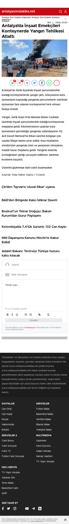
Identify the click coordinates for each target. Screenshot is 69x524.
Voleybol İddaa (43, 430)
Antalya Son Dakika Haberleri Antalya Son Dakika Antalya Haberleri (30, 18)
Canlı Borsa (8, 441)
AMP (4, 493)
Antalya (5, 21)
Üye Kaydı (7, 414)
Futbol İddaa (42, 409)
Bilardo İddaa (43, 424)
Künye (5, 419)
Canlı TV (6, 451)
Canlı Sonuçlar (9, 446)
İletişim (5, 430)
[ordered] (25, 315)
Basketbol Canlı (10, 488)
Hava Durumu (43, 446)
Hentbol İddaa (43, 419)
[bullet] (30, 315)
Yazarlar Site (8, 478)
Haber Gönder (43, 451)
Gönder (33, 320)
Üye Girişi (7, 409)
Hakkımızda (8, 424)
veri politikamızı (36, 521)
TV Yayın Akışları (45, 461)
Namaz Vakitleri (44, 456)
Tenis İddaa (7, 483)
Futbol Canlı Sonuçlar (13, 456)
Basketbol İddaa (44, 414)
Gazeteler (41, 441)
